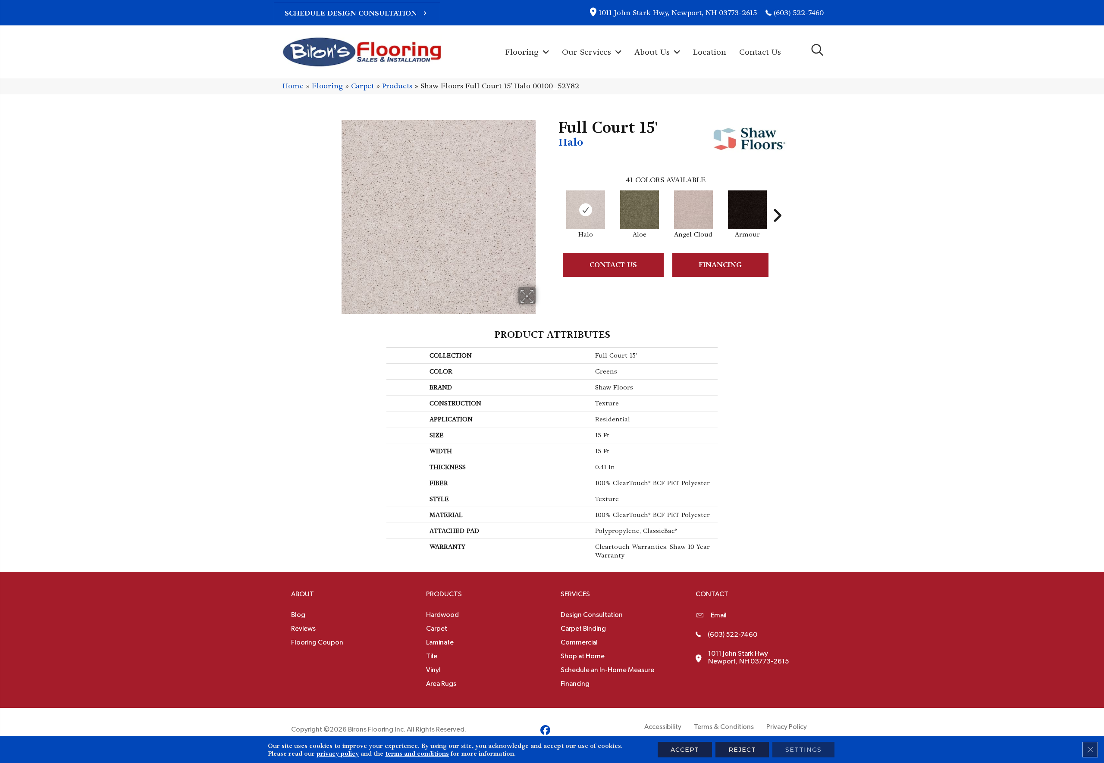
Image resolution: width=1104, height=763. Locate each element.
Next (777, 202)
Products (397, 85)
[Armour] (747, 209)
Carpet (362, 85)
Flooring (327, 85)
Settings (803, 750)
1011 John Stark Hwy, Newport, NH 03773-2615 (678, 12)
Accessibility (662, 726)
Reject (742, 750)
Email (719, 615)
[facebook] (545, 731)
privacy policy (338, 753)
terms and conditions (417, 753)
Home (293, 85)
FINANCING (720, 264)
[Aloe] (639, 209)
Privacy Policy (786, 726)
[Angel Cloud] (693, 209)
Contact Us (613, 264)
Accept (685, 750)
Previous (554, 202)
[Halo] (585, 209)
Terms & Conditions (724, 726)
